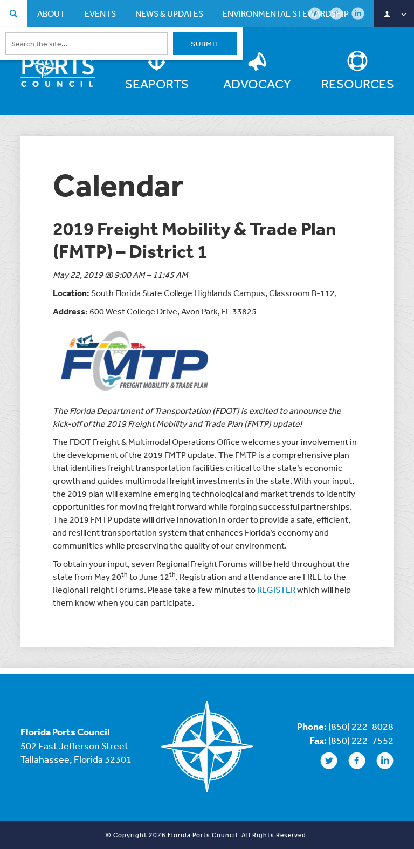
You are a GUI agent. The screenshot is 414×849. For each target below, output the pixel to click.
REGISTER (276, 589)
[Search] (13, 15)
